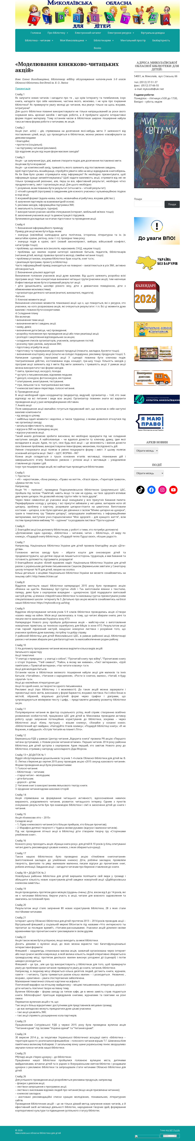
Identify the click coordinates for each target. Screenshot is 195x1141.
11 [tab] (151, 184)
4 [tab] (156, 179)
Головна (36, 32)
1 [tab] (140, 179)
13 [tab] (162, 184)
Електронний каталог (88, 32)
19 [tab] (165, 189)
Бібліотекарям (102, 40)
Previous (136, 150)
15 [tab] (172, 184)
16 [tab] (178, 184)
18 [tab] (159, 189)
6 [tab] (167, 179)
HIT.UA (165, 1136)
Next (177, 150)
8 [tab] (178, 179)
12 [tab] (156, 184)
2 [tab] (146, 179)
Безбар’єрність (161, 40)
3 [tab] (151, 179)
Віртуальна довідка (153, 32)
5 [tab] (162, 179)
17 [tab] (154, 189)
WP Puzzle (174, 1130)
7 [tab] (172, 179)
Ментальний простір (133, 40)
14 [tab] (167, 184)
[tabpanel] (157, 150)
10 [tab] (146, 184)
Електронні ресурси (119, 32)
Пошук (138, 199)
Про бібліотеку (56, 32)
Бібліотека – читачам (37, 40)
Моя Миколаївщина (72, 40)
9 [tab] (140, 184)
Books (97, 48)
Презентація (22, 88)
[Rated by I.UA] (147, 1136)
